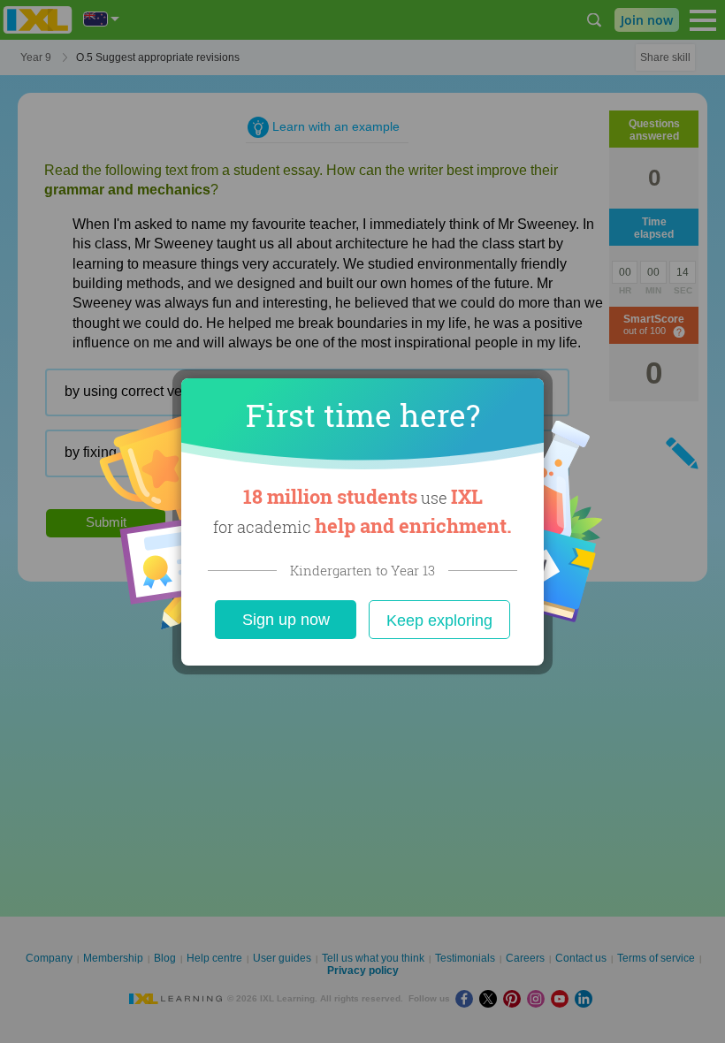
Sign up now (286, 619)
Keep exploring (439, 620)
